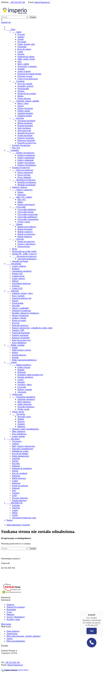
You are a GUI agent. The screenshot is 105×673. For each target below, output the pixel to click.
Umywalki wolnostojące (28, 219)
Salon (16, 32)
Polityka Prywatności (16, 607)
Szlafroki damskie (25, 113)
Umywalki (19, 207)
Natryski (18, 239)
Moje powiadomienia (16, 641)
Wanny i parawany (22, 190)
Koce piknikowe (19, 342)
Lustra (20, 51)
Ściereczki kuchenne (21, 333)
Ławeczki (22, 387)
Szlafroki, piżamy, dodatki (25, 101)
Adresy (10, 638)
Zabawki (16, 488)
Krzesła (15, 357)
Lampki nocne (18, 276)
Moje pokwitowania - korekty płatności (23, 636)
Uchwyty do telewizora (28, 79)
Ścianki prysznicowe (21, 167)
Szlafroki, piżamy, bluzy (22, 293)
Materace (21, 426)
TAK (91, 631)
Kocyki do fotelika (20, 453)
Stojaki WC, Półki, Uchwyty (24, 254)
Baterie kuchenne (25, 123)
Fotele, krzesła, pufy (26, 44)
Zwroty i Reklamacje (16, 617)
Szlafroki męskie (25, 116)
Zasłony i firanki (19, 318)
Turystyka (18, 414)
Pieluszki (16, 466)
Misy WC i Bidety (22, 197)
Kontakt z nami (13, 619)
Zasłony (21, 37)
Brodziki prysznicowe (23, 180)
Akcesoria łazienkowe (27, 259)
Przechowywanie (25, 76)
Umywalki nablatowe (27, 209)
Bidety (20, 202)
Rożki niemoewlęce (20, 456)
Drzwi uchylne (24, 175)
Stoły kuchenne (24, 128)
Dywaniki (22, 42)
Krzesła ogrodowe (25, 377)
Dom (11, 29)
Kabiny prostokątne (26, 157)
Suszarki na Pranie (20, 261)
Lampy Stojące (18, 278)
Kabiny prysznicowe (23, 153)
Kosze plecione (24, 98)
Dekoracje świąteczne (21, 310)
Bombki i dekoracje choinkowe (25, 313)
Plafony (15, 281)
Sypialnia (18, 81)
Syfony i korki (24, 222)
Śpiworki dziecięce (20, 325)
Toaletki (21, 69)
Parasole (21, 382)
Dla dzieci (13, 439)
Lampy (15, 481)
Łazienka (13, 150)
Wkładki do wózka (20, 451)
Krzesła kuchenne (25, 125)
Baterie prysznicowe (26, 234)
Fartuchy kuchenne (26, 138)
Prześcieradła (23, 88)
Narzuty (21, 54)
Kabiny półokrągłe (26, 160)
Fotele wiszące (24, 367)
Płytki (14, 249)
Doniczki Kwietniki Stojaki (29, 74)
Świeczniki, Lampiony (27, 66)
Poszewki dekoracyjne (21, 298)
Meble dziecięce (19, 478)
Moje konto (6, 624)
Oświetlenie (14, 264)
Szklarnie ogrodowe (26, 399)
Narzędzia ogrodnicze (23, 397)
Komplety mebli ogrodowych (30, 374)
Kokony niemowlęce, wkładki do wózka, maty (32, 328)
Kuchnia (18, 118)
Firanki (21, 39)
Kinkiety (16, 268)
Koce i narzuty (18, 296)
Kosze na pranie (19, 320)
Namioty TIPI (18, 330)
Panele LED (17, 273)
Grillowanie (17, 394)
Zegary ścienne (24, 71)
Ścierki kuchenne (25, 135)
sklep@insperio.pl (42, 2)
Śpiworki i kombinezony (22, 448)
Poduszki (16, 476)
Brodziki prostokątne (27, 185)
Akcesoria (22, 392)
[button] (91, 642)
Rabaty (10, 520)
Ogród (12, 362)
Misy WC (22, 199)
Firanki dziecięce (19, 500)
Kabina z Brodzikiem (27, 165)
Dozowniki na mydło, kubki (24, 251)
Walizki (21, 419)
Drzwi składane (24, 177)
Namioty (21, 424)
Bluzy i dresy (23, 103)
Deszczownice (24, 246)
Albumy (15, 444)
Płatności (10, 614)
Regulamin (11, 609)
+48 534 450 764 (17, 2)
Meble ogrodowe (21, 365)
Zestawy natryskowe (26, 244)
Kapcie (21, 106)
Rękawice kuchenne (26, 140)
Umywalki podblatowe (27, 217)
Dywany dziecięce (20, 498)
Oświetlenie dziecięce (21, 283)
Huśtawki (22, 372)
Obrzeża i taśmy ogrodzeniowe (25, 429)
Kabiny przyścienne (26, 162)
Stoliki (15, 347)
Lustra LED (17, 288)
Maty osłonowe (24, 402)
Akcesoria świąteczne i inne (24, 518)
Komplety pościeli (25, 86)
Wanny (21, 192)
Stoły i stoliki (23, 64)
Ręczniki (16, 305)
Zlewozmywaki (24, 130)
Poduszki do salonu (26, 56)
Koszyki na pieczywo (27, 143)
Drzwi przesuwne (25, 172)
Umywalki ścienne (26, 212)
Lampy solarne (18, 436)
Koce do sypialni (25, 83)
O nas (9, 612)
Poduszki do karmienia (22, 468)
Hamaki (21, 370)
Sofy (20, 61)
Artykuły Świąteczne (21, 145)
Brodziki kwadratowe (27, 182)
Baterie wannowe (25, 231)
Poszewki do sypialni (27, 93)
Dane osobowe (13, 631)
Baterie (17, 224)
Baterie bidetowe (25, 236)
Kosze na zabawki (20, 485)
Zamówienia (12, 633)
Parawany (22, 194)
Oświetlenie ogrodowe (22, 271)
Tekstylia (13, 291)
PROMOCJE (15, 503)
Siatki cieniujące (25, 404)
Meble (15, 513)
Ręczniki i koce (24, 416)
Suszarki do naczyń (26, 133)
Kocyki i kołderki (19, 473)
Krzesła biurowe (19, 355)
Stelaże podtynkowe (26, 204)
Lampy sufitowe (19, 266)
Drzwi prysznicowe (22, 170)
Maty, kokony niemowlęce (23, 446)
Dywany (21, 34)
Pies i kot (16, 148)
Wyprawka (16, 441)
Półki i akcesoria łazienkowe (24, 360)
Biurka (20, 96)
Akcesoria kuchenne (26, 120)
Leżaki (20, 379)
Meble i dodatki (15, 345)
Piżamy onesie (24, 111)
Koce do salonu (24, 49)
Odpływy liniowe (19, 187)
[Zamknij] (102, 611)
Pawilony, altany (25, 384)
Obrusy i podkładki (20, 308)
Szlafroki (16, 458)
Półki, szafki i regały (26, 59)
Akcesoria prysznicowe (24, 256)
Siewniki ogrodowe (26, 407)
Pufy (14, 490)
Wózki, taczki (23, 409)
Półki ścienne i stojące (21, 350)
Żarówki (15, 286)
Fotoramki (22, 46)
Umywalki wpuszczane (28, 214)
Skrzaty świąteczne (20, 315)
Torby (14, 495)
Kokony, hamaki (25, 389)
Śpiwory (21, 421)
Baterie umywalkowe (27, 227)
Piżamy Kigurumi (25, 108)
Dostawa (10, 604)
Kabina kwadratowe (26, 155)
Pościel (15, 301)
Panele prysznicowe (26, 241)
